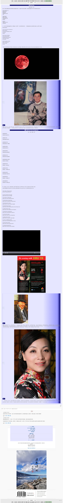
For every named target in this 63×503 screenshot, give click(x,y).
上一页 (28, 2)
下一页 (35, 2)
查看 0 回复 (9, 415)
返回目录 (31, 2)
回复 (6, 415)
